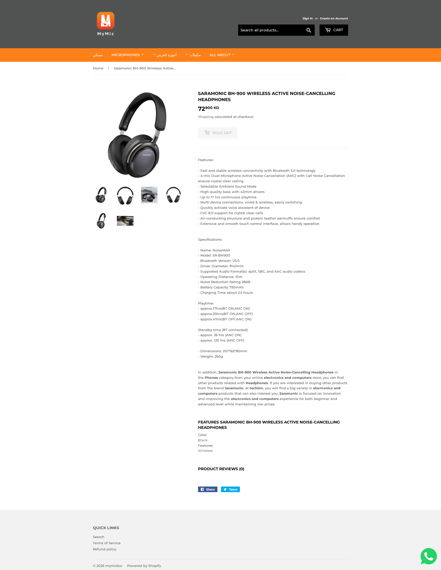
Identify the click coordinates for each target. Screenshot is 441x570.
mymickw (113, 566)
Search (98, 537)
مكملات (194, 55)
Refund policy (104, 549)
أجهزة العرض (166, 55)
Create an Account (334, 18)
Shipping (206, 117)
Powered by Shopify (144, 566)
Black (202, 440)
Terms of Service (107, 543)
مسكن (98, 55)
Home (98, 68)
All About (220, 55)
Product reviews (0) (221, 469)
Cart (337, 30)
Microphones (126, 55)
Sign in (308, 18)
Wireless (205, 450)
